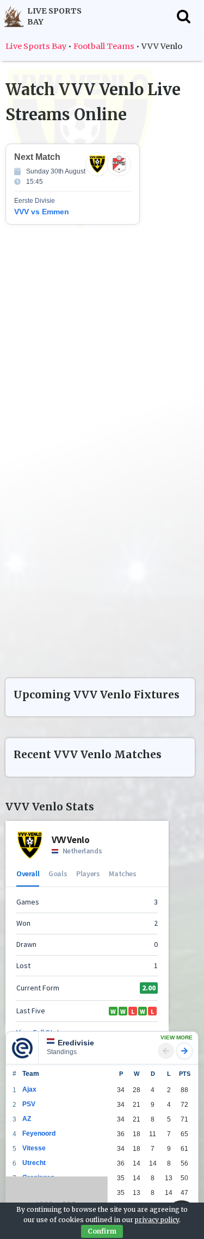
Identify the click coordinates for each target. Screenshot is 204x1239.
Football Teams (103, 46)
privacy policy (157, 1220)
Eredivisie (27, 1032)
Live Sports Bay (35, 46)
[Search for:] (183, 16)
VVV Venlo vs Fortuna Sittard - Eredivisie (100, 397)
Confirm (102, 1231)
